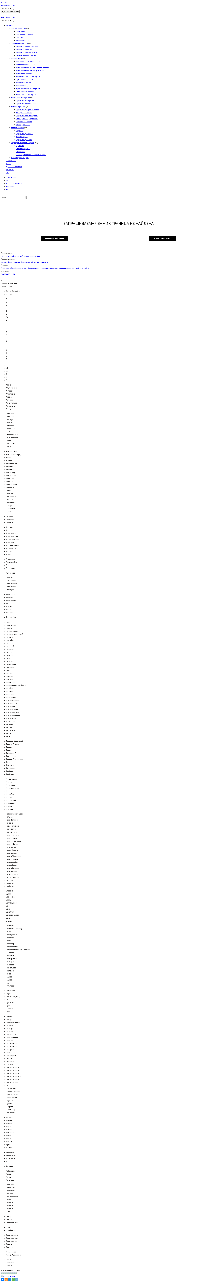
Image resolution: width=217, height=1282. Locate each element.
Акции (8, 164)
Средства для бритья (25, 101)
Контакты (10, 170)
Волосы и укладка (18, 107)
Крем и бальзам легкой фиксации (30, 70)
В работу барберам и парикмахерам (31, 155)
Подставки (20, 31)
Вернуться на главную (55, 238)
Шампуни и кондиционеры (27, 119)
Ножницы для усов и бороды (28, 61)
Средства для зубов (24, 134)
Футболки (20, 146)
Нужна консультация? (10, 12)
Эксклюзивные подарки (26, 55)
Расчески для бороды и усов (28, 76)
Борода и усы (16, 58)
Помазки (19, 37)
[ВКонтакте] (2, 1279)
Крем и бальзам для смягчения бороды (32, 67)
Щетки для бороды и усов (27, 79)
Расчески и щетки (23, 82)
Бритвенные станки (24, 34)
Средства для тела (24, 140)
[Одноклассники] (6, 1279)
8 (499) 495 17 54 (8, 6)
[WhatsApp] (13, 1279)
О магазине (11, 161)
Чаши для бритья (23, 40)
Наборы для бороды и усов (27, 46)
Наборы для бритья (24, 49)
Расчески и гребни (24, 122)
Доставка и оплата (14, 167)
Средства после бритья (26, 104)
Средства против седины (27, 116)
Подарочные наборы (19, 43)
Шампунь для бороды (25, 92)
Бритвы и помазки (18, 28)
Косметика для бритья (20, 98)
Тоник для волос (23, 125)
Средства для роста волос (27, 110)
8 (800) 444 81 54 (8, 18)
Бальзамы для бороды (25, 64)
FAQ (7, 173)
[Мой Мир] (9, 1279)
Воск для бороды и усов (26, 95)
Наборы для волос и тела (26, 52)
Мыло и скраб (22, 137)
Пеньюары (20, 152)
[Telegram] (16, 1279)
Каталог (9, 25)
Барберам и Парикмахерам (22, 143)
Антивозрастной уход (20, 158)
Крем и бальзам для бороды (28, 89)
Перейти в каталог (162, 238)
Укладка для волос (24, 113)
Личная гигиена (17, 128)
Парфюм (19, 131)
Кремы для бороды (24, 73)
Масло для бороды (24, 85)
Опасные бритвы (23, 149)
